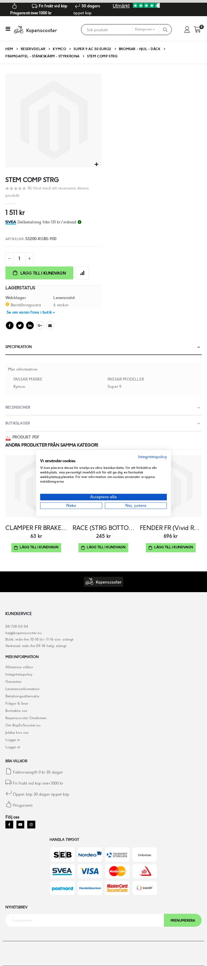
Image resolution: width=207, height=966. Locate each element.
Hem (9, 49)
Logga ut (12, 747)
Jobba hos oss (17, 732)
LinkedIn (30, 325)
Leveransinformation (22, 689)
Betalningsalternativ (22, 696)
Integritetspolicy (18, 674)
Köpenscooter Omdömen (26, 718)
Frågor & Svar (16, 703)
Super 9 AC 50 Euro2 (92, 49)
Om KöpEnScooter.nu (22, 725)
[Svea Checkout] (11, 222)
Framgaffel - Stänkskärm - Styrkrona (42, 56)
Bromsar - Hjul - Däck (140, 49)
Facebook (9, 325)
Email (50, 325)
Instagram (31, 824)
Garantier (13, 681)
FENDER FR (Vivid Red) (171, 528)
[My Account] (187, 29)
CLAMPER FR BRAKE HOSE (36, 528)
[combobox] (120, 30)
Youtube (20, 824)
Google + (40, 325)
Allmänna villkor (19, 667)
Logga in (12, 739)
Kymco (59, 49)
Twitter (20, 325)
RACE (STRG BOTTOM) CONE (103, 528)
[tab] (60, 222)
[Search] (165, 29)
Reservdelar (33, 49)
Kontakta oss (16, 710)
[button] (96, 164)
